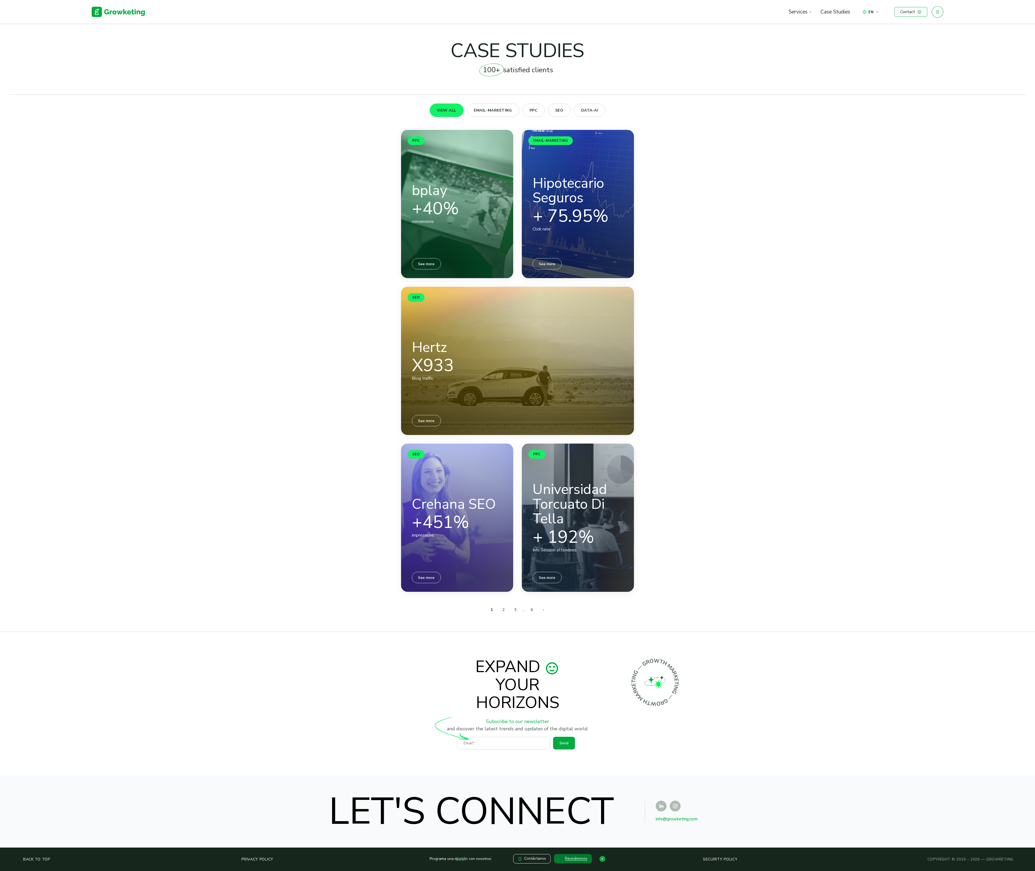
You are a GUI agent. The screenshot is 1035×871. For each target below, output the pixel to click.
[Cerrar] (602, 859)
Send (564, 743)
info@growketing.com (677, 819)
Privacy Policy (257, 859)
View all (446, 110)
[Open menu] (937, 12)
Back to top (36, 859)
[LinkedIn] (661, 806)
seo (559, 110)
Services (798, 11)
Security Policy (720, 859)
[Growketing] (118, 12)
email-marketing (493, 110)
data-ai (589, 110)
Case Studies (835, 11)
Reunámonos (576, 858)
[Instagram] (675, 806)
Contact (907, 12)
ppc (534, 110)
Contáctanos (535, 858)
